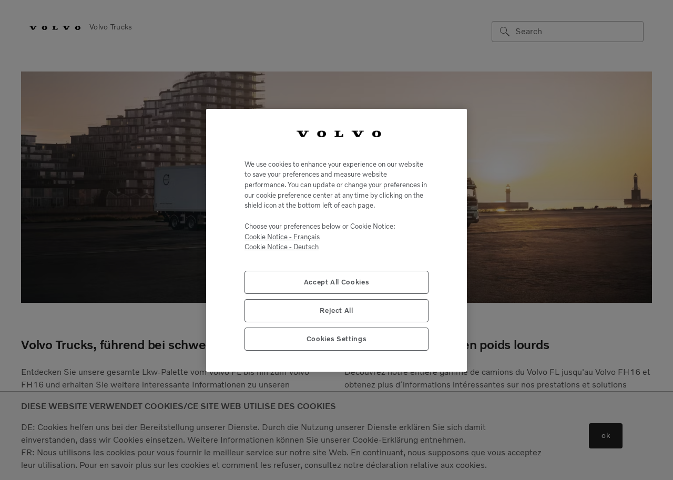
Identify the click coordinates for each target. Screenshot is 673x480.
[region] (336, 240)
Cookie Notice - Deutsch (281, 247)
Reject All (336, 310)
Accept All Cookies (337, 281)
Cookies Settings (337, 338)
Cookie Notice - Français (282, 236)
